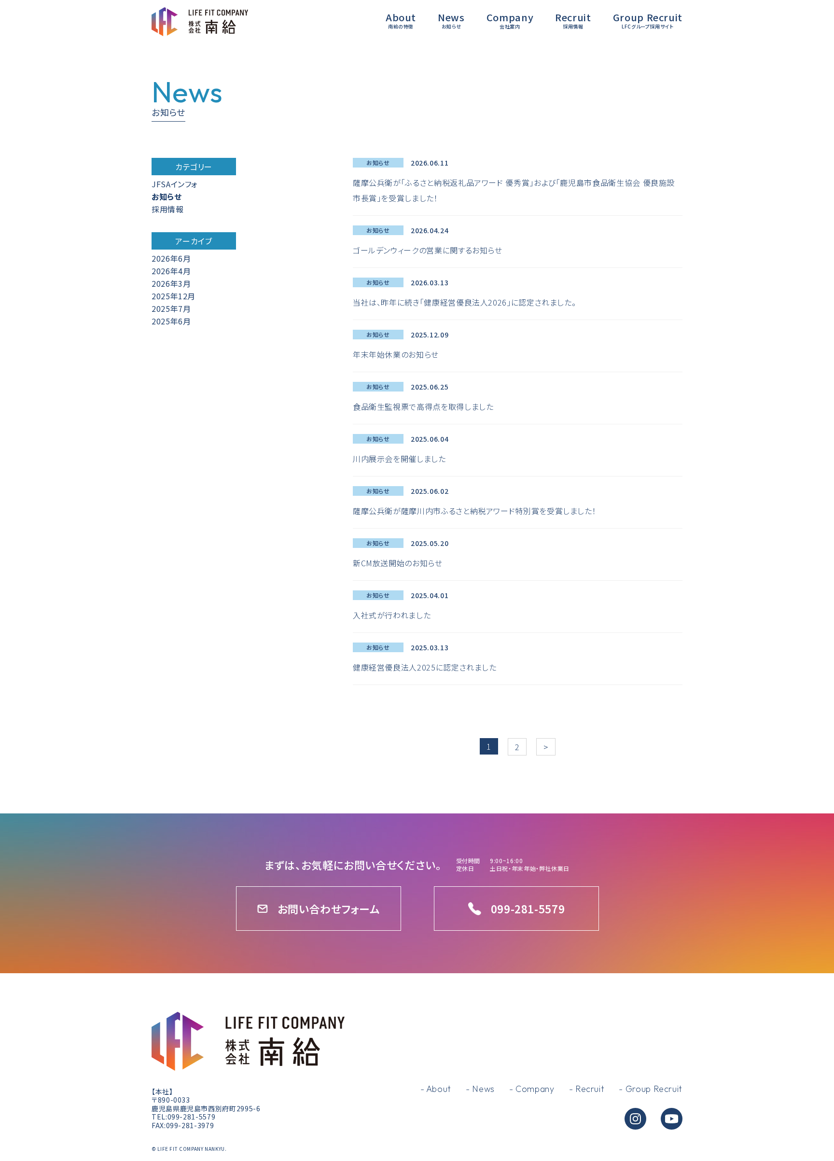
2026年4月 (171, 271)
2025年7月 (171, 308)
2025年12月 (173, 296)
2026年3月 (171, 283)
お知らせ (167, 196)
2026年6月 (171, 258)
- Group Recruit (650, 1088)
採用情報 (168, 209)
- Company (532, 1088)
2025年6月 (171, 321)
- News (480, 1088)
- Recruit (587, 1088)
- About (435, 1088)
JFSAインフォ (175, 184)
